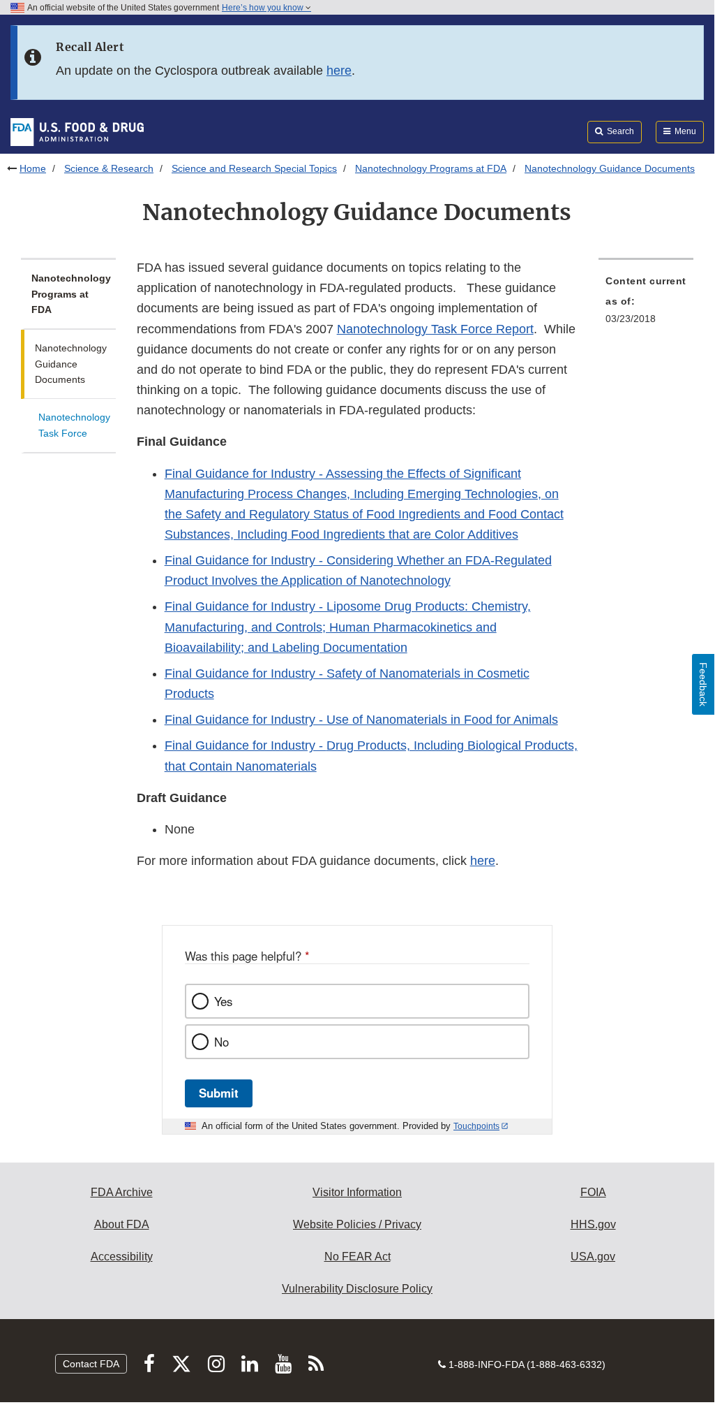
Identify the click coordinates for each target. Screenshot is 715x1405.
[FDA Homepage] (77, 131)
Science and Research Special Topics (254, 168)
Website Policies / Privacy (357, 1224)
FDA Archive (122, 1192)
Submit (219, 1092)
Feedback (703, 684)
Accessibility (122, 1256)
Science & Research (108, 168)
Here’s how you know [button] (264, 8)
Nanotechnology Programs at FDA (430, 168)
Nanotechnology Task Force (74, 425)
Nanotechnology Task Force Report (435, 329)
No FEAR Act (357, 1256)
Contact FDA (91, 1363)
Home (33, 168)
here (339, 71)
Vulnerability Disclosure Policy (357, 1289)
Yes (223, 1001)
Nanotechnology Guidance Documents (71, 363)
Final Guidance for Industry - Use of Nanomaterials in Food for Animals (361, 720)
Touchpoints (476, 1126)
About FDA (121, 1224)
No (221, 1041)
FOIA (593, 1192)
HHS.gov (593, 1224)
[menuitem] (646, 303)
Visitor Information (357, 1192)
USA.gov (593, 1256)
